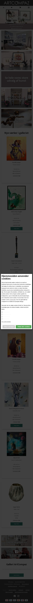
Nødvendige (6, 312)
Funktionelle (6, 316)
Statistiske (6, 319)
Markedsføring (7, 314)
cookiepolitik (12, 299)
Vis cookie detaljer (6, 321)
